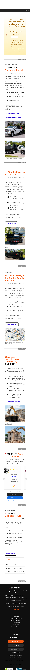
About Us (16, 614)
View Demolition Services (13, 401)
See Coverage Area (12, 324)
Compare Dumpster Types (13, 117)
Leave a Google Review (15, 501)
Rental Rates (16, 616)
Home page (17, 51)
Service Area (16, 624)
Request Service (11, 223)
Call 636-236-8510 (16, 641)
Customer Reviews (15, 626)
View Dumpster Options (13, 113)
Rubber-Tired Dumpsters (16, 618)
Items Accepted (16, 622)
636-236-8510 (15, 638)
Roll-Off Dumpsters (15, 620)
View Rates (16, 645)
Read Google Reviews (15, 498)
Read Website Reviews (15, 495)
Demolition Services (16, 628)
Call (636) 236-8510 (11, 549)
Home (15, 611)
